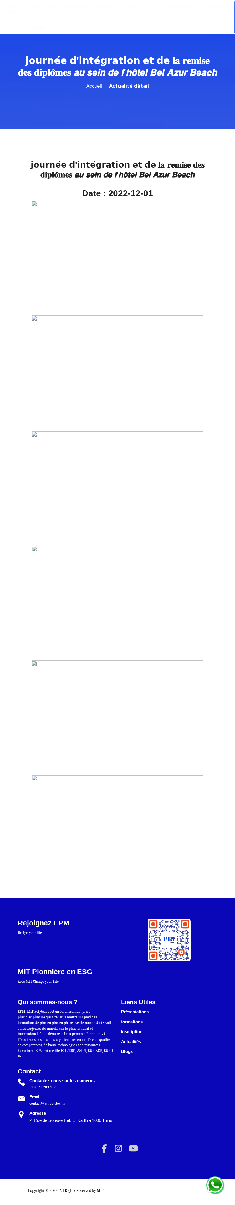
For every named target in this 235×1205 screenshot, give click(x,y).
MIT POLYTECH (17, 9)
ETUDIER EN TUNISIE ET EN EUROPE (37, 17)
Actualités (131, 1041)
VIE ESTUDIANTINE (153, 9)
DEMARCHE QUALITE (127, 9)
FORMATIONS (76, 7)
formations (132, 1021)
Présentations (135, 1011)
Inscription (131, 1031)
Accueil (94, 86)
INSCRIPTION (181, 7)
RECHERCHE (102, 7)
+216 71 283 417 (42, 1087)
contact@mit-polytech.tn (47, 1104)
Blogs (127, 1051)
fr (230, 7)
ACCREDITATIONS (210, 7)
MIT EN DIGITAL (55, 9)
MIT (100, 1190)
